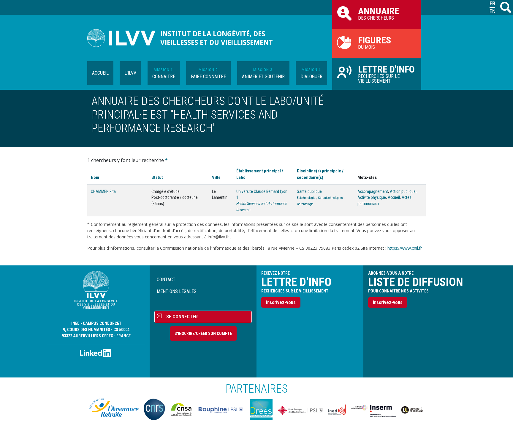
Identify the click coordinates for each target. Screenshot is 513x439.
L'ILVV (130, 73)
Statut (157, 177)
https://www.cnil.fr (404, 248)
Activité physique (371, 197)
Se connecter (182, 317)
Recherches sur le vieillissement (386, 74)
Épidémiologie (306, 198)
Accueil (100, 73)
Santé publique (309, 191)
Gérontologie (305, 204)
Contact (166, 279)
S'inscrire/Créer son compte (203, 333)
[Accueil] (123, 38)
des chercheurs (378, 13)
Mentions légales (177, 291)
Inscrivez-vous (281, 302)
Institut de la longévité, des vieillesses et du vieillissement (216, 38)
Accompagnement (372, 191)
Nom (95, 177)
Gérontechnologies (330, 198)
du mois (374, 42)
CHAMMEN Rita (103, 191)
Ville (216, 177)
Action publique (403, 191)
